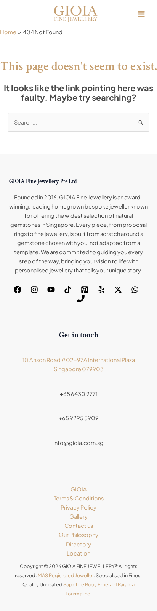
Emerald (107, 584)
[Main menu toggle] (141, 14)
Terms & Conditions (79, 498)
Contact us (78, 525)
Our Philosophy (78, 534)
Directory (78, 544)
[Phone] (81, 298)
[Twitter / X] (118, 289)
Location (78, 553)
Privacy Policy (78, 507)
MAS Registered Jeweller (65, 575)
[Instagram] (34, 289)
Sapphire (73, 584)
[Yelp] (101, 289)
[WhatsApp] (135, 289)
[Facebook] (17, 289)
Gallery (78, 516)
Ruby (91, 584)
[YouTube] (51, 289)
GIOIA (78, 489)
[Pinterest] (84, 289)
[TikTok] (68, 289)
